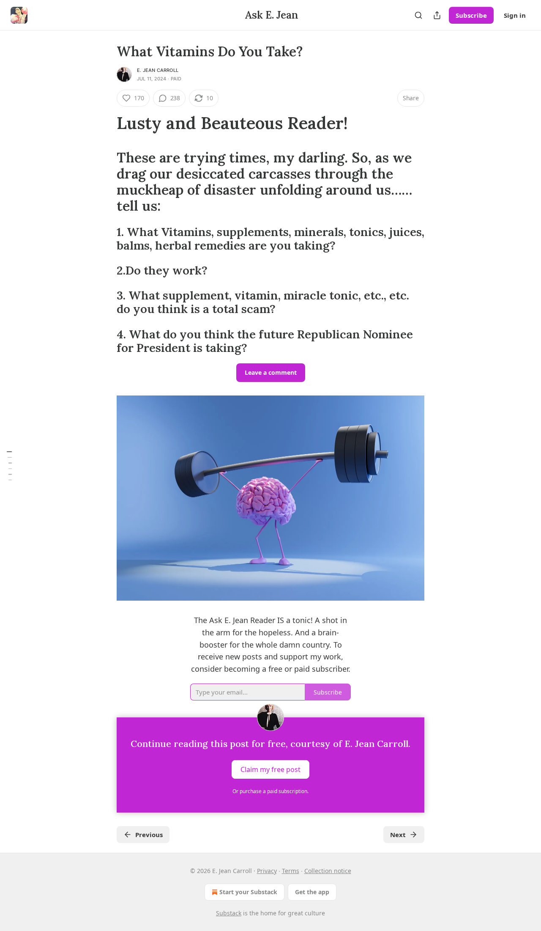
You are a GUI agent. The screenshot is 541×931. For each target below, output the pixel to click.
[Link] (105, 123)
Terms (290, 871)
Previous (149, 834)
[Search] (418, 15)
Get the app (312, 892)
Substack (228, 913)
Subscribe (471, 15)
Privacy (267, 871)
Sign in (515, 15)
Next (398, 834)
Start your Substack (248, 892)
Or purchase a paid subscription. (270, 791)
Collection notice (327, 871)
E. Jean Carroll (157, 70)
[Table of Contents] (9, 465)
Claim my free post (270, 769)
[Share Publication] (437, 15)
